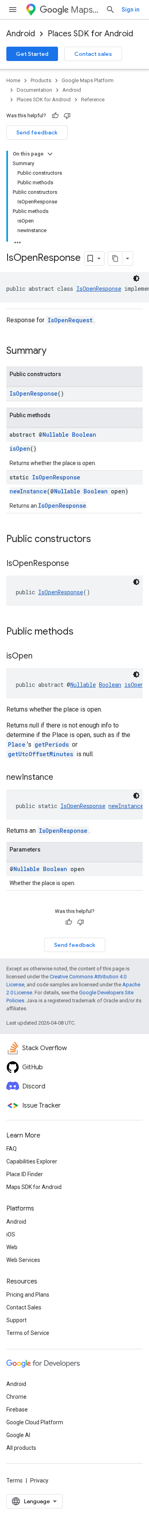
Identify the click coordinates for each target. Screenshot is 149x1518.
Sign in (130, 9)
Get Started (32, 53)
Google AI (18, 1435)
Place (16, 744)
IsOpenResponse (98, 288)
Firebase (17, 1409)
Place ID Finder (24, 1174)
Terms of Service (27, 1333)
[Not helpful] (67, 116)
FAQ (11, 1148)
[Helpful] (55, 116)
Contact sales (93, 53)
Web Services (23, 1260)
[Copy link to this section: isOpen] (40, 656)
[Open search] (110, 9)
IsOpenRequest (70, 320)
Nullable (56, 434)
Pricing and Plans (27, 1294)
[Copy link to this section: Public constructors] (99, 539)
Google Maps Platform (88, 80)
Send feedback (37, 132)
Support (16, 1320)
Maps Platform (85, 9)
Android (20, 34)
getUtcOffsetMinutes (40, 754)
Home (13, 80)
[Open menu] (13, 9)
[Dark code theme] (136, 278)
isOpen (20, 448)
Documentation (34, 90)
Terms (14, 1480)
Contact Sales (23, 1307)
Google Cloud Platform (34, 1422)
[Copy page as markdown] (115, 258)
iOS (10, 1234)
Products (41, 80)
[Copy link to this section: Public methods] (81, 632)
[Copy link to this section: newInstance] (61, 778)
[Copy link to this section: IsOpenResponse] (77, 564)
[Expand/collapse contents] (50, 154)
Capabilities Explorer (31, 1161)
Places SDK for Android (90, 34)
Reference (92, 100)
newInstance (28, 491)
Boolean (84, 434)
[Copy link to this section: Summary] (54, 351)
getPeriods (52, 744)
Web (11, 1247)
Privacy (39, 1480)
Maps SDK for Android (34, 1187)
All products (21, 1448)
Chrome (16, 1397)
